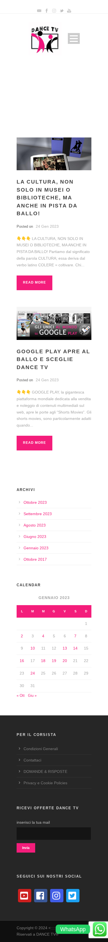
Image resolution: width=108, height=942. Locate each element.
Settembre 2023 (38, 514)
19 (54, 660)
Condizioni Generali (41, 748)
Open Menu (74, 38)
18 (43, 660)
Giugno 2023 (35, 536)
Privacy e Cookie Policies (45, 783)
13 (65, 648)
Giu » (32, 695)
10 (32, 648)
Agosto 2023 (35, 525)
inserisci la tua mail (33, 822)
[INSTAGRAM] (56, 895)
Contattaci (32, 760)
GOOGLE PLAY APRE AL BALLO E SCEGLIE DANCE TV (53, 359)
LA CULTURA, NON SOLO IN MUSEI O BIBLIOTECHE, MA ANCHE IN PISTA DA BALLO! (47, 197)
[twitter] (72, 895)
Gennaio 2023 (36, 548)
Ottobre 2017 (35, 559)
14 (75, 648)
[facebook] (40, 895)
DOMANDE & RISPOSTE (45, 771)
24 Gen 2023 (47, 226)
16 (22, 660)
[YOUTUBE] (24, 895)
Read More (34, 282)
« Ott (21, 695)
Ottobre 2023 (35, 502)
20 (65, 660)
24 (32, 673)
